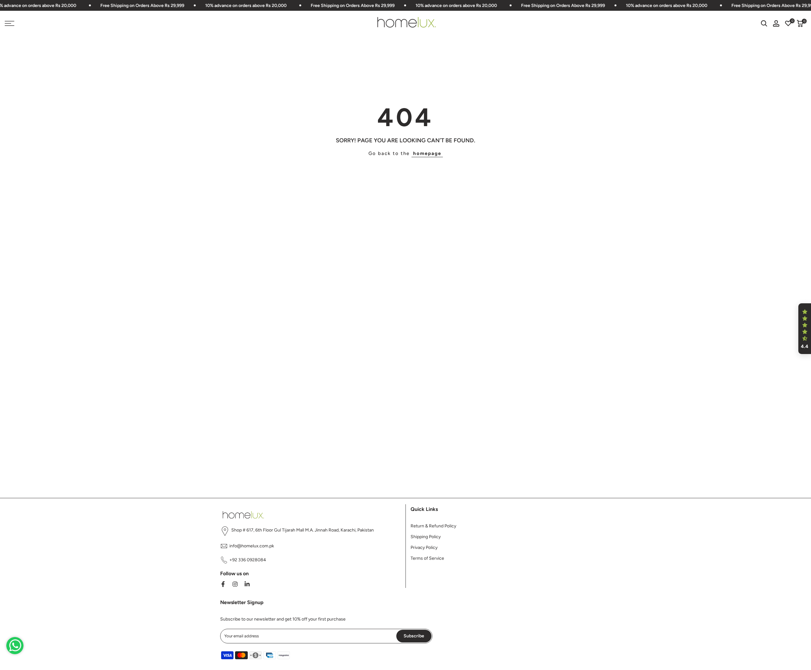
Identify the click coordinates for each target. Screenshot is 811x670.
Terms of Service (427, 558)
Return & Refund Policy (433, 526)
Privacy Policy (424, 547)
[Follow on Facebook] (223, 584)
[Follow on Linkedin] (247, 584)
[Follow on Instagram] (235, 584)
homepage (427, 153)
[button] (804, 328)
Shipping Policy (426, 536)
